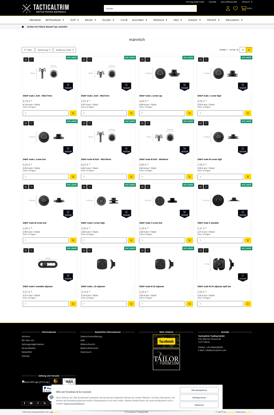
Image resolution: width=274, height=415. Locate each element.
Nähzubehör (232, 20)
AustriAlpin (138, 20)
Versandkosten (29, 348)
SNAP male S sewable (208, 223)
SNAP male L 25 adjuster (93, 286)
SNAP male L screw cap (150, 96)
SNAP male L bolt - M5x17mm (37, 96)
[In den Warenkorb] (73, 113)
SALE (176, 20)
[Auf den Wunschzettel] (31, 59)
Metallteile (35, 20)
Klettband (158, 20)
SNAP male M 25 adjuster (151, 286)
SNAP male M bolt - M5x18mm (96, 159)
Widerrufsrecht (87, 344)
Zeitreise (26, 336)
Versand (57, 412)
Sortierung (43, 50)
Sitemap (26, 356)
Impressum (85, 352)
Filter (29, 50)
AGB (82, 340)
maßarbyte (230, 412)
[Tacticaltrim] (45, 8)
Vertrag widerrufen (195, 1)
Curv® (124, 20)
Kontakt (212, 1)
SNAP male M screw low (35, 223)
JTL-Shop (248, 412)
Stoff (72, 20)
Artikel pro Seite (63, 50)
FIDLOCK (211, 20)
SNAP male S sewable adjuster (38, 286)
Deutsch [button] (246, 1)
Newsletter (27, 352)
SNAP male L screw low (34, 159)
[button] (227, 8)
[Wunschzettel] (235, 8)
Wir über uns (28, 340)
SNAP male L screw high (209, 96)
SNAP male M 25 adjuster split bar (214, 286)
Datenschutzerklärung (91, 336)
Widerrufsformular (89, 348)
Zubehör (193, 20)
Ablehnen (199, 405)
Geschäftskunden (229, 1)
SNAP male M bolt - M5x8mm (153, 159)
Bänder (89, 20)
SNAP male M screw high (210, 159)
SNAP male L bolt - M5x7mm (95, 96)
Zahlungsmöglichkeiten (33, 344)
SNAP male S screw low (150, 223)
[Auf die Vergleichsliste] (25, 59)
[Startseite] (23, 26)
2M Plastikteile (53, 20)
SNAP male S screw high (93, 223)
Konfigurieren (199, 397)
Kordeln (106, 20)
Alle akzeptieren (199, 390)
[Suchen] (193, 8)
